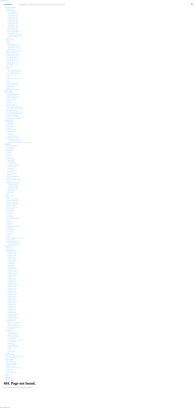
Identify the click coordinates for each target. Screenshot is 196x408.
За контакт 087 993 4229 (3, 0)
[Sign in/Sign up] (189, 4)
